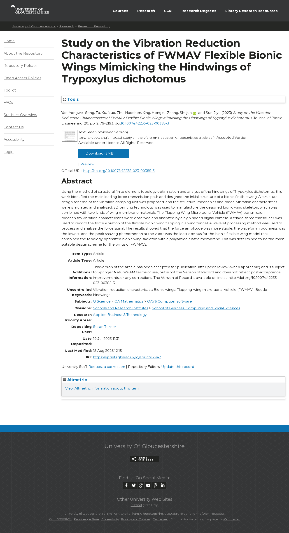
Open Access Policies (22, 78)
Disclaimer (160, 519)
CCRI (168, 11)
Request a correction (107, 366)
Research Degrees (199, 11)
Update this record (177, 366)
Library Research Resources (251, 11)
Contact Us (13, 127)
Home (9, 41)
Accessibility (14, 139)
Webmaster (231, 519)
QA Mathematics (128, 301)
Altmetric (76, 379)
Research (146, 11)
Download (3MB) (100, 153)
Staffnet (136, 505)
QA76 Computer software (169, 301)
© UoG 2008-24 (60, 519)
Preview (87, 164)
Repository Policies (20, 65)
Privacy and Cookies (135, 519)
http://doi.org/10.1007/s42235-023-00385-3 (119, 171)
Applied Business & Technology (120, 314)
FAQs (8, 102)
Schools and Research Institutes (120, 308)
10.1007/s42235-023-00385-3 (145, 123)
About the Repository (23, 53)
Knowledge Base (86, 519)
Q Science (102, 301)
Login (9, 152)
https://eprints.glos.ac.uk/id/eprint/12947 (127, 357)
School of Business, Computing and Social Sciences (196, 308)
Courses (120, 11)
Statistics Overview (20, 115)
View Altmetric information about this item (102, 388)
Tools (72, 99)
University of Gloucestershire (34, 26)
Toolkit (10, 90)
